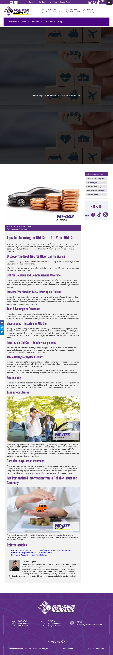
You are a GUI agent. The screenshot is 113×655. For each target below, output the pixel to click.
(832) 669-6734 (54, 626)
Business (90, 183)
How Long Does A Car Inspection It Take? (29, 555)
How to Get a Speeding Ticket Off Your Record (31, 553)
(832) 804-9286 (75, 12)
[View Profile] (90, 2)
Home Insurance (93, 191)
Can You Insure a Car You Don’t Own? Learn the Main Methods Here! (41, 550)
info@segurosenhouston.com (97, 12)
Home (35, 96)
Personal (90, 195)
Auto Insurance (93, 179)
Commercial (91, 187)
